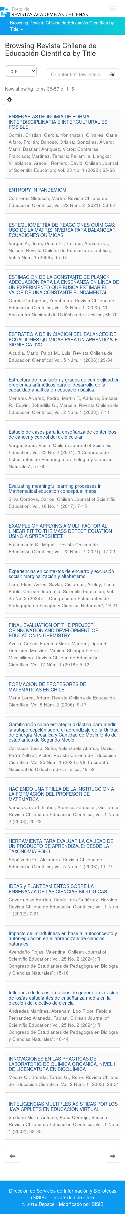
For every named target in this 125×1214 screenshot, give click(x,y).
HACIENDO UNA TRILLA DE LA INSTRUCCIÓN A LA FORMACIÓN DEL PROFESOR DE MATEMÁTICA (61, 793)
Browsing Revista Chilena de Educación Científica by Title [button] (62, 25)
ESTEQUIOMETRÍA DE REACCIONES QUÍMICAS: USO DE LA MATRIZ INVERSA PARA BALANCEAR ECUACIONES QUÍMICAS (62, 229)
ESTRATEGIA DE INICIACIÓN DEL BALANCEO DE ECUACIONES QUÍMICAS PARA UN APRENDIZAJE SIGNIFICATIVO (63, 339)
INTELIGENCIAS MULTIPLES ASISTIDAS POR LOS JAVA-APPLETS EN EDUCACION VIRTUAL (63, 1106)
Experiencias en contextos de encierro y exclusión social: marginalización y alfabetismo (61, 573)
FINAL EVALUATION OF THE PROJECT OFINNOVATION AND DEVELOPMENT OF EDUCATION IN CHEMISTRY (53, 630)
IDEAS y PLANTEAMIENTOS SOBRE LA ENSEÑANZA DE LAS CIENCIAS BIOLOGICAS (58, 888)
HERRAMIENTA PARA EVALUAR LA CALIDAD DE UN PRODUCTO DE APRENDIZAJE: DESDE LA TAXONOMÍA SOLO (61, 846)
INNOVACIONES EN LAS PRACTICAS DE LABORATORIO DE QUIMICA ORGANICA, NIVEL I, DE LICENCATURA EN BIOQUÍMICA (63, 1063)
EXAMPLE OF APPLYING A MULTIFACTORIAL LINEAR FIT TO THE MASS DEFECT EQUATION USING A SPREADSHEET (60, 530)
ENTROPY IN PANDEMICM (37, 189)
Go (112, 74)
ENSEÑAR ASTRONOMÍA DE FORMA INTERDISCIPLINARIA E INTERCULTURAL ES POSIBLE (58, 121)
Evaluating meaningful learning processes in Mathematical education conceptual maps (55, 488)
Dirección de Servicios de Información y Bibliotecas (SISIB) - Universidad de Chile (62, 1194)
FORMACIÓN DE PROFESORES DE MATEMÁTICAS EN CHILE (47, 686)
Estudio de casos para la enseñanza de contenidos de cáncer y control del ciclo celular (62, 434)
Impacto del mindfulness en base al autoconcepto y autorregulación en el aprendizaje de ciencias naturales (63, 938)
